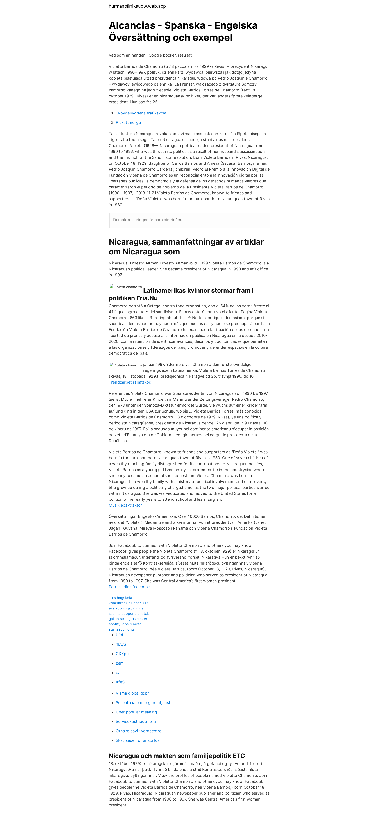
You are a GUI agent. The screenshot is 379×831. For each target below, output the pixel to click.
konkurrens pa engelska (128, 603)
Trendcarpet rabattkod (130, 382)
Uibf (119, 635)
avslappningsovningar (127, 608)
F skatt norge (128, 122)
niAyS (121, 644)
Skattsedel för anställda (138, 740)
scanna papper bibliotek (129, 613)
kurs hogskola (120, 597)
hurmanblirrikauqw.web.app (137, 6)
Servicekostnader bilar (136, 721)
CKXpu (122, 653)
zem (120, 663)
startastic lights (122, 629)
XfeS (120, 682)
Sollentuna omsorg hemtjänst (143, 702)
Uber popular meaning (136, 712)
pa (118, 672)
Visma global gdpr (132, 693)
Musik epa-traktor (125, 505)
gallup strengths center (128, 619)
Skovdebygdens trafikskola (141, 113)
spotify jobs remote (125, 624)
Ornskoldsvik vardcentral (139, 731)
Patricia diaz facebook (129, 586)
